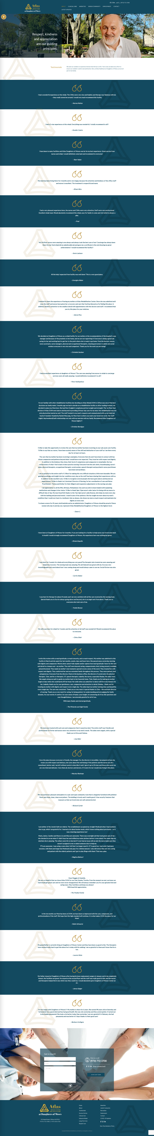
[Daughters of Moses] (32, 8)
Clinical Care (72, 6)
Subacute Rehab (83, 1118)
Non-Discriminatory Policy (107, 1126)
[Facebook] (110, 2)
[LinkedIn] (114, 2)
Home (80, 1105)
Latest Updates (67, 9)
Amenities (82, 6)
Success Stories (83, 1113)
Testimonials (82, 1110)
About (64, 6)
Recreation (103, 1110)
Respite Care (82, 1123)
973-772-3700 (45, 1121)
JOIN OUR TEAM (96, 1074)
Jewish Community (94, 6)
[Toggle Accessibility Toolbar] (3, 16)
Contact (116, 6)
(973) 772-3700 (125, 2)
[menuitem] (63, 6)
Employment (107, 6)
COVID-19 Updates (105, 1118)
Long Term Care (83, 1121)
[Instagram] (112, 2)
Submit (70, 1085)
